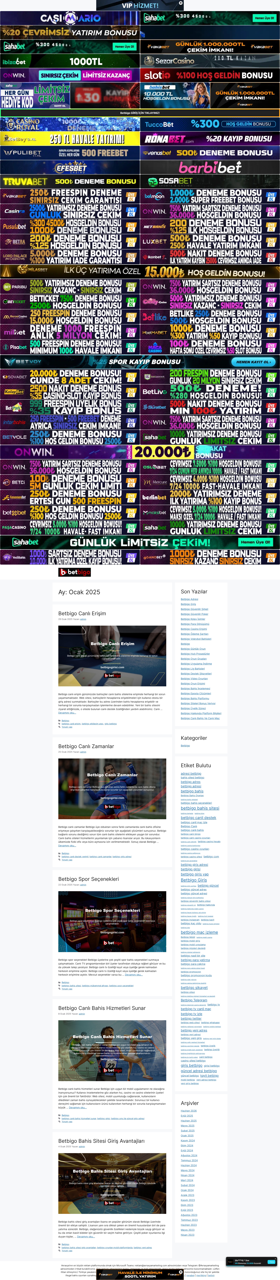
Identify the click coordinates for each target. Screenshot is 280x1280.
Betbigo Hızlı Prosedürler (195, 653)
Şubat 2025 (188, 1130)
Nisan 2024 (187, 1175)
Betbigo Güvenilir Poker (194, 614)
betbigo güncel (208, 885)
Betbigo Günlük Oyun (193, 648)
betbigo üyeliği (212, 1049)
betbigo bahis (192, 791)
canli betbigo (205, 1057)
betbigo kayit (207, 919)
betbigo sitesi (188, 992)
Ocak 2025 (187, 1135)
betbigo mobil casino (204, 937)
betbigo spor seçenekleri (121, 985)
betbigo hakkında (206, 904)
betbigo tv (214, 1004)
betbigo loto (185, 928)
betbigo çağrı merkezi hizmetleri (193, 1042)
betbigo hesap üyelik (188, 916)
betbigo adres (191, 782)
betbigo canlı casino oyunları (195, 837)
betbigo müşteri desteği (193, 948)
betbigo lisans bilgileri (211, 924)
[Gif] (140, 272)
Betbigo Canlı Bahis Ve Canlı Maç (200, 718)
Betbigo (65, 720)
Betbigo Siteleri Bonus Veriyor (198, 703)
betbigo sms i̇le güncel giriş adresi (127, 1118)
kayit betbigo (209, 1075)
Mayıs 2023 (188, 1229)
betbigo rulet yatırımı (188, 980)
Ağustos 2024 (189, 1155)
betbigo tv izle (191, 1014)
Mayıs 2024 (188, 1170)
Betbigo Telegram (194, 1000)
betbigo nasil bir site (193, 955)
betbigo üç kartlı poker (189, 1057)
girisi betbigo (212, 1065)
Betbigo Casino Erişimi (194, 629)
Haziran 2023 (189, 1224)
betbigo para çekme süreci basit (193, 968)
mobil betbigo (188, 1079)
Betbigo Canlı (189, 826)
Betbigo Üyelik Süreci (193, 708)
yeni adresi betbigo (206, 1079)
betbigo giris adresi (122, 856)
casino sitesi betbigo (193, 1060)
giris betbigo (111, 723)
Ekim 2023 (187, 1205)
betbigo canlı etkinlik (188, 842)
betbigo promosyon (191, 971)
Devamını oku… (67, 712)
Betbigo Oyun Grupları (194, 658)
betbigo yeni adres (143, 1247)
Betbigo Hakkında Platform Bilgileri (201, 713)
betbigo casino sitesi (191, 856)
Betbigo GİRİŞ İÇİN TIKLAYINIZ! (140, 112)
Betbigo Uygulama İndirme (196, 663)
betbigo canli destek (198, 817)
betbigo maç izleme (199, 932)
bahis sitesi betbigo (192, 777)
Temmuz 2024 (189, 1160)
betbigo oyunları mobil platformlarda (115, 1247)
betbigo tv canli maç (196, 1009)
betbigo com (211, 856)
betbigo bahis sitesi (71, 985)
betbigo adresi (191, 786)
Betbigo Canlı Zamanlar (86, 746)
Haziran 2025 (189, 1120)
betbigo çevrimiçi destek (190, 1046)
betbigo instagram (190, 919)
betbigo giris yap (195, 874)
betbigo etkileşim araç (92, 723)
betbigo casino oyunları (195, 848)
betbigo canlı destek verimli (75, 856)
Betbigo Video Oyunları (194, 678)
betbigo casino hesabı (209, 841)
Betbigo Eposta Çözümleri (196, 693)
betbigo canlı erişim (71, 723)
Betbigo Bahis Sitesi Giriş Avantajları (101, 1141)
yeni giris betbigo (190, 1083)
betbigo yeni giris (191, 1038)
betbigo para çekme (193, 964)
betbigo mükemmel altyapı (95, 985)
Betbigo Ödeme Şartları (194, 633)
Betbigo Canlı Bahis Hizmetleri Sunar (102, 1008)
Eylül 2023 (187, 1210)
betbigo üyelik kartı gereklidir (192, 1050)
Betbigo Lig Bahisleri (193, 668)
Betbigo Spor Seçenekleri (88, 879)
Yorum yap (67, 727)
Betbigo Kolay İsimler (193, 619)
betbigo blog (199, 813)
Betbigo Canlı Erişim (82, 613)
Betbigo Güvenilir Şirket (194, 609)
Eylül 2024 (187, 1150)
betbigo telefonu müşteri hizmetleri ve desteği (198, 996)
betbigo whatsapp (210, 1022)
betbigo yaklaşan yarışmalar (191, 1027)
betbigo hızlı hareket (205, 916)
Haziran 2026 (189, 1110)
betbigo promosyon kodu (196, 975)
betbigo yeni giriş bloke (212, 1039)
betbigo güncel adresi (194, 893)
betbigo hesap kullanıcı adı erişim (193, 913)
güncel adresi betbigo (199, 1071)
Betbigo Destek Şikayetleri (196, 673)
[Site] (70, 196)
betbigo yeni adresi (191, 1034)
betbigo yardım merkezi (212, 1027)
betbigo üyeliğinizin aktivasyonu (193, 1053)
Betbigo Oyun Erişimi (193, 683)
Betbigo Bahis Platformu (195, 698)
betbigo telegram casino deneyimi (193, 1005)
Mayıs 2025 (187, 1125)
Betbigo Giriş (188, 604)
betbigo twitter (191, 1018)
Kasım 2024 (188, 1140)
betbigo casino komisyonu (190, 846)
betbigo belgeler (187, 813)
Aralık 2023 (187, 1195)
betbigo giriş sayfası (188, 886)
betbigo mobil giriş (190, 940)
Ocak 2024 (187, 1190)
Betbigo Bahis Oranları (192, 795)
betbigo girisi (103, 1118)
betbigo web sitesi (190, 1022)
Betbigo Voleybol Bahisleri (196, 638)
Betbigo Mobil (188, 937)
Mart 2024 (187, 1180)
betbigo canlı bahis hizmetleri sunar (79, 1118)
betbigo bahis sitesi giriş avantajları (79, 1247)
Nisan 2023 (187, 1234)
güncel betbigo (190, 1075)
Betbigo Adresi (189, 599)
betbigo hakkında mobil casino (192, 909)
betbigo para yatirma (195, 960)
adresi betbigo (191, 773)
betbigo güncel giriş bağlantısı (192, 898)
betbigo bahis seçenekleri (196, 802)
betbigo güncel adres (193, 889)
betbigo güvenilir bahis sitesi (196, 901)
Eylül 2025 (187, 1115)
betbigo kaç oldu (191, 923)
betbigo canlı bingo (191, 834)
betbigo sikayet (194, 987)
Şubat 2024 (188, 1185)
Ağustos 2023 (189, 1215)
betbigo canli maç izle (194, 822)
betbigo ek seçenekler (189, 861)
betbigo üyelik (208, 1045)
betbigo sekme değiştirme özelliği (193, 983)
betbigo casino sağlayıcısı (190, 853)
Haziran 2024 (189, 1165)
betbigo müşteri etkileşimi (190, 952)
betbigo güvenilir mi (188, 905)
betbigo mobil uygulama (193, 944)
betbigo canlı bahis (192, 830)
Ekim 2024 (187, 1145)
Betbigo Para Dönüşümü (195, 624)
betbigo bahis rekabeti (189, 800)
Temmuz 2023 (189, 1220)
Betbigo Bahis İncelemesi (195, 688)
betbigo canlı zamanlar (100, 856)
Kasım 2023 (188, 1200)
